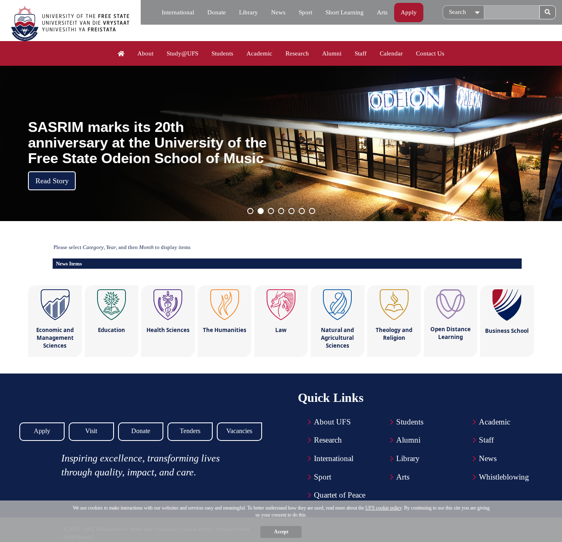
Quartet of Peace (339, 495)
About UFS (332, 421)
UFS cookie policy (383, 508)
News (278, 12)
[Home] (121, 54)
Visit (91, 430)
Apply (409, 12)
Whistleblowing (504, 477)
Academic (259, 53)
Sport (305, 12)
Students (222, 53)
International (178, 12)
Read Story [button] (52, 181)
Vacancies (239, 430)
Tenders (190, 430)
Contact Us (430, 53)
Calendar (391, 53)
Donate (216, 12)
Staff (361, 53)
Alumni (331, 53)
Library (248, 12)
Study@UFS (182, 53)
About (145, 53)
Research (297, 53)
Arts (382, 12)
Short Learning (344, 12)
